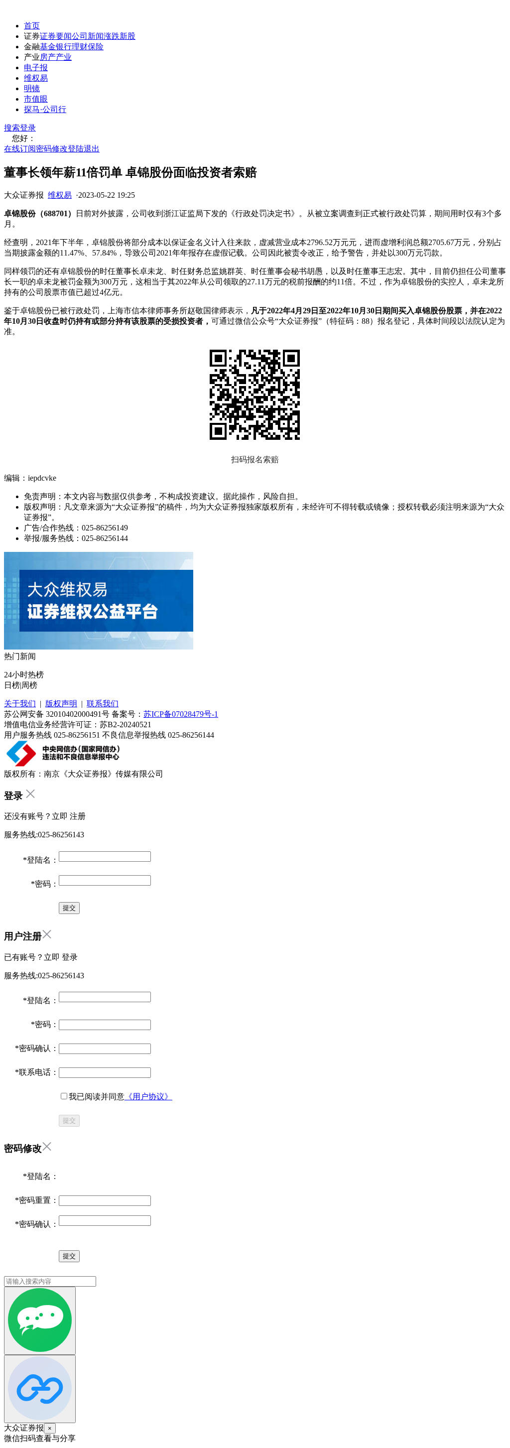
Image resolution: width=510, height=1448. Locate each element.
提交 (69, 1120)
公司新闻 (88, 36)
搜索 (12, 128)
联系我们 (103, 703)
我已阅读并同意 (120, 1096)
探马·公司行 (45, 109)
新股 (127, 36)
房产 (48, 57)
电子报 (36, 67)
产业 (64, 57)
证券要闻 (56, 36)
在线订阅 (20, 148)
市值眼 (36, 99)
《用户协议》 (148, 1096)
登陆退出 (84, 148)
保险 (96, 46)
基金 (48, 46)
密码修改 (52, 148)
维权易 (36, 78)
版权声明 (61, 703)
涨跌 (112, 36)
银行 (64, 46)
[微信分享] (40, 1321)
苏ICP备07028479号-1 (180, 714)
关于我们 (20, 703)
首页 (32, 25)
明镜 (32, 88)
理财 (80, 46)
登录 (28, 128)
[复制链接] (40, 1389)
